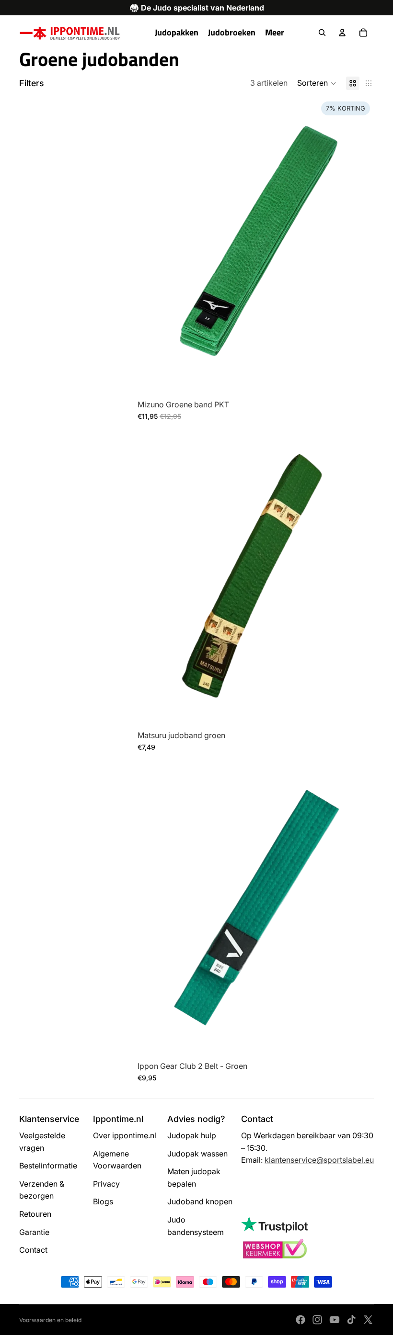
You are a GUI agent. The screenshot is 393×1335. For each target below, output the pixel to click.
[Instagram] (317, 1319)
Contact (33, 1250)
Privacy (106, 1184)
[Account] (342, 32)
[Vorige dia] (152, 245)
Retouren (35, 1214)
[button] (316, 83)
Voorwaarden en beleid (50, 1320)
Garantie (34, 1232)
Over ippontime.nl (124, 1135)
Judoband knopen (199, 1201)
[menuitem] (274, 33)
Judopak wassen (197, 1153)
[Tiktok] (351, 1319)
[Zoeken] (322, 32)
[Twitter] (368, 1319)
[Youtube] (334, 1319)
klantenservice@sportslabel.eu (319, 1160)
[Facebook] (300, 1319)
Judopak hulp (191, 1135)
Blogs (103, 1201)
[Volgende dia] (359, 245)
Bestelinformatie (48, 1165)
